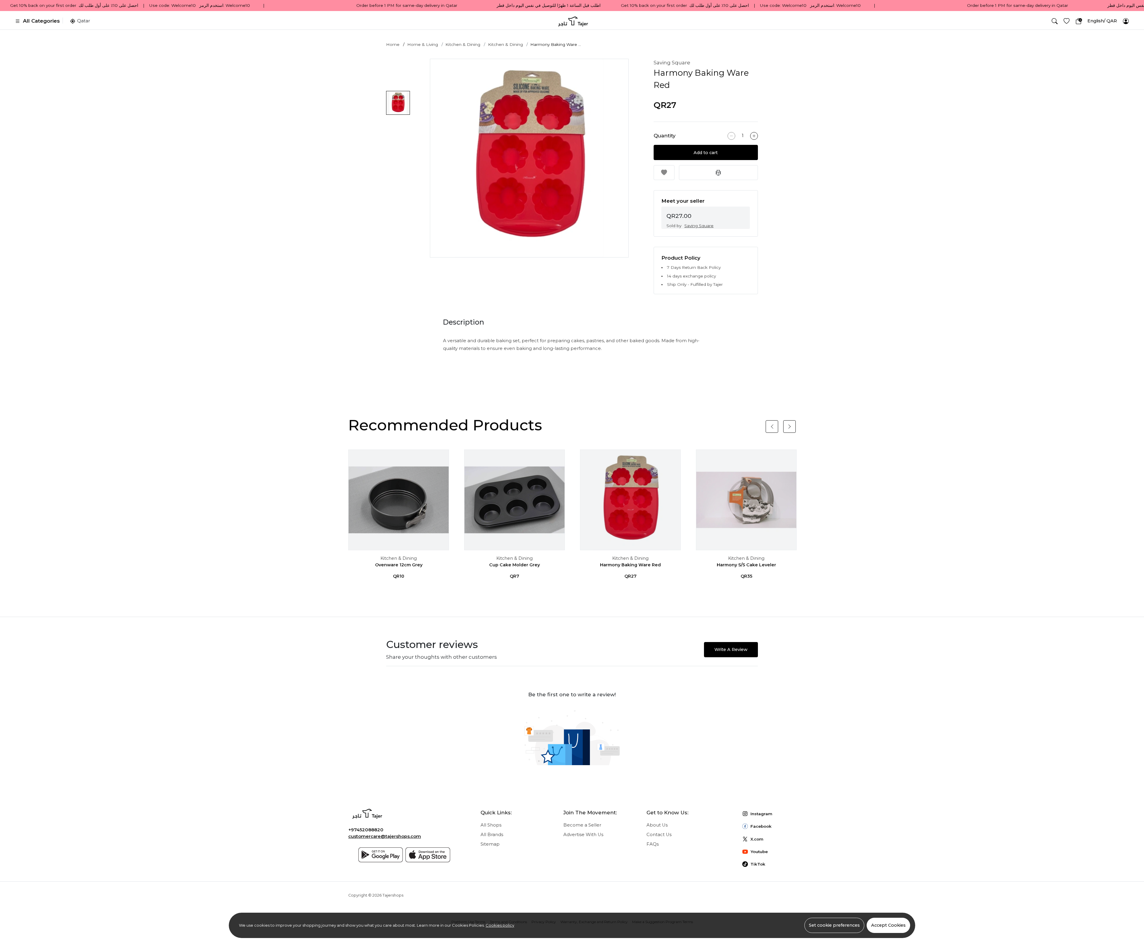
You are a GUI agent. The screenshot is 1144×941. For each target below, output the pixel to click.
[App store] (427, 854)
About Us (657, 825)
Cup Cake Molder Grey (514, 565)
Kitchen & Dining (462, 44)
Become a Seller (582, 825)
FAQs (652, 844)
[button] (1055, 21)
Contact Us (659, 834)
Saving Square (672, 63)
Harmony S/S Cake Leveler (746, 565)
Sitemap (490, 844)
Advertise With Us (583, 834)
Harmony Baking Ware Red (630, 565)
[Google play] (380, 854)
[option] (529, 158)
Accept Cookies (888, 925)
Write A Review (730, 649)
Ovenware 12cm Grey (398, 565)
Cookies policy (500, 925)
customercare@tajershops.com (384, 836)
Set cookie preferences (834, 925)
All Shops (491, 825)
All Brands (492, 834)
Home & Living (422, 44)
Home (393, 44)
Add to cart (706, 152)
